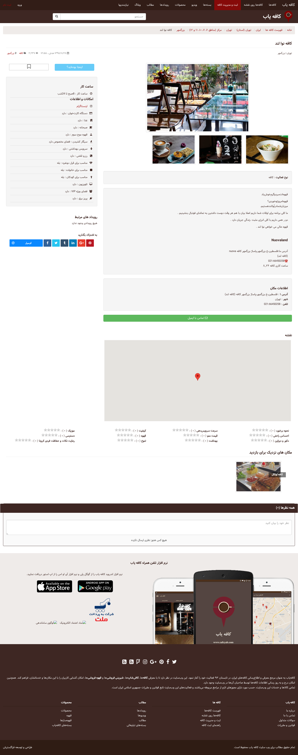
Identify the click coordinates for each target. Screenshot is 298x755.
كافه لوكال (277, 474)
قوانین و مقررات (286, 725)
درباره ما (290, 711)
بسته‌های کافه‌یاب (62, 725)
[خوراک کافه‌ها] (124, 662)
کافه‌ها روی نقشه (211, 715)
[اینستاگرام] (145, 662)
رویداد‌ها (141, 711)
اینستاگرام (82, 106)
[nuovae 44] (220, 149)
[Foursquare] (138, 662)
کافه (21, 53)
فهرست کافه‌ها (212, 711)
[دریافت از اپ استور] (55, 586)
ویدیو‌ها (142, 715)
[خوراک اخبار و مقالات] (131, 662)
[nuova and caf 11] (267, 149)
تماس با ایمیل (196, 318)
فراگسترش (9, 747)
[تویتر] (174, 662)
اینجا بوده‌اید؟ (75, 67)
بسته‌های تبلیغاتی (136, 725)
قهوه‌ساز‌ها (66, 720)
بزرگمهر (10, 53)
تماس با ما (289, 715)
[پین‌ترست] (161, 662)
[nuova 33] (173, 149)
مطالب (142, 720)
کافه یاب (288, 5)
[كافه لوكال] (258, 476)
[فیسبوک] (167, 662)
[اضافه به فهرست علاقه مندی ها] (29, 67)
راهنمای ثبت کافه (211, 725)
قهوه (69, 715)
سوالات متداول (287, 720)
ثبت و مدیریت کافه (210, 720)
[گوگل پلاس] (153, 662)
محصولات (66, 711)
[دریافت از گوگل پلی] (95, 586)
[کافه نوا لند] (197, 97)
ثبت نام (7, 5)
